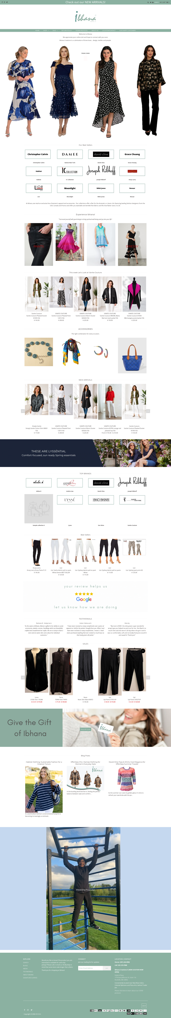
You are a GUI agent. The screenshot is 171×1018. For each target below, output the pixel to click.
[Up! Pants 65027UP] (134, 669)
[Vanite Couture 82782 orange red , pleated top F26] (110, 402)
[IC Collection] (70, 171)
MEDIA (25, 969)
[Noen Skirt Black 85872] (85, 665)
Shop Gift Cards (85, 729)
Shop (45, 30)
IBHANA (38, 1014)
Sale (54, 30)
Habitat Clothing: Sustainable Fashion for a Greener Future (44, 763)
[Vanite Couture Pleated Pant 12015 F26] (61, 292)
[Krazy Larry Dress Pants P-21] (36, 552)
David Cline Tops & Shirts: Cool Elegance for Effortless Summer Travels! (127, 763)
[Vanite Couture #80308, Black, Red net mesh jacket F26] (110, 294)
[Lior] (38, 188)
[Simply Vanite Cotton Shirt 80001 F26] (36, 399)
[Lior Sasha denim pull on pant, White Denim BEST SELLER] (61, 552)
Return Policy (66, 30)
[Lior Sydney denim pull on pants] (110, 551)
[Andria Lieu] (70, 482)
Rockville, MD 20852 (121, 980)
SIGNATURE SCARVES (30, 978)
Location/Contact (109, 30)
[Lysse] (70, 500)
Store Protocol (82, 30)
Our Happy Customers (127, 30)
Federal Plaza (119, 975)
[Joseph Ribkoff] (101, 170)
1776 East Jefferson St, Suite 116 (125, 977)
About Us (95, 30)
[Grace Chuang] (132, 154)
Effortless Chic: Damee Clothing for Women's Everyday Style (85, 763)
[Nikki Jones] (101, 188)
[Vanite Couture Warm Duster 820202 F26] (85, 294)
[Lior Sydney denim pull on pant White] (85, 551)
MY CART (164, 2)
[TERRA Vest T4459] (61, 671)
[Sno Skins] (101, 500)
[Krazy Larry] (132, 171)
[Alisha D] (38, 482)
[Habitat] (38, 171)
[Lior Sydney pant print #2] (134, 547)
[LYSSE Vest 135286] (36, 670)
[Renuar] (132, 188)
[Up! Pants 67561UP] (110, 672)
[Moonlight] (70, 188)
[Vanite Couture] (132, 500)
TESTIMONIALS (28, 972)
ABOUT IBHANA (28, 975)
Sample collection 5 (39, 525)
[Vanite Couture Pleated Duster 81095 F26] (36, 294)
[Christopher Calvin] (38, 154)
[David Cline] (101, 154)
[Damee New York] (70, 154)
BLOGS (25, 966)
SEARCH (25, 963)
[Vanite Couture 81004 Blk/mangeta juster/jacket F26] (134, 294)
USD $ (156, 2)
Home (37, 30)
